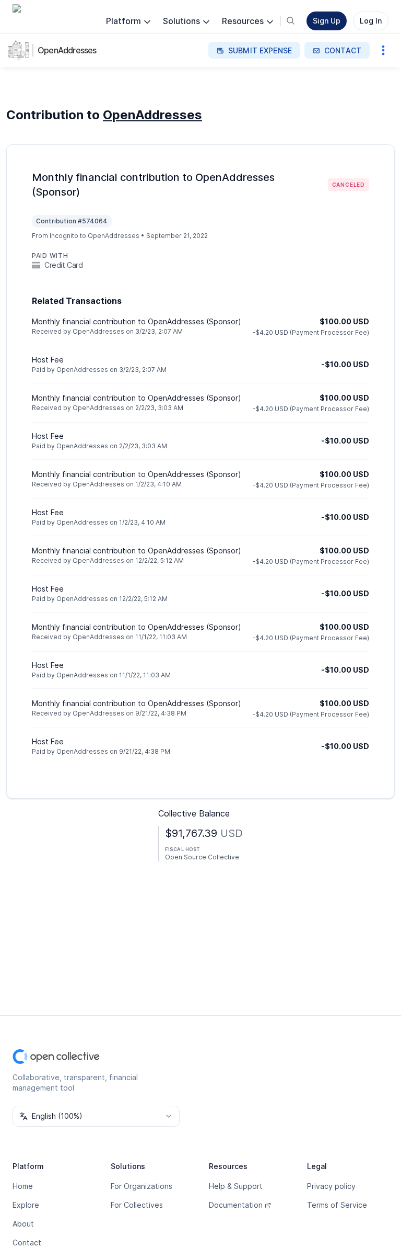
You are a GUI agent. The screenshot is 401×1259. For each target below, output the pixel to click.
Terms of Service (337, 1204)
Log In (371, 20)
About (23, 1223)
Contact (27, 1242)
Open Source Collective (202, 857)
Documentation (236, 1204)
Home (23, 1186)
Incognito (64, 236)
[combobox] (96, 1116)
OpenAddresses (67, 50)
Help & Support (236, 1186)
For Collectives (137, 1204)
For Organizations (141, 1186)
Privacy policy (331, 1186)
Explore (26, 1204)
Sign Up (326, 20)
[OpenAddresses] (20, 50)
